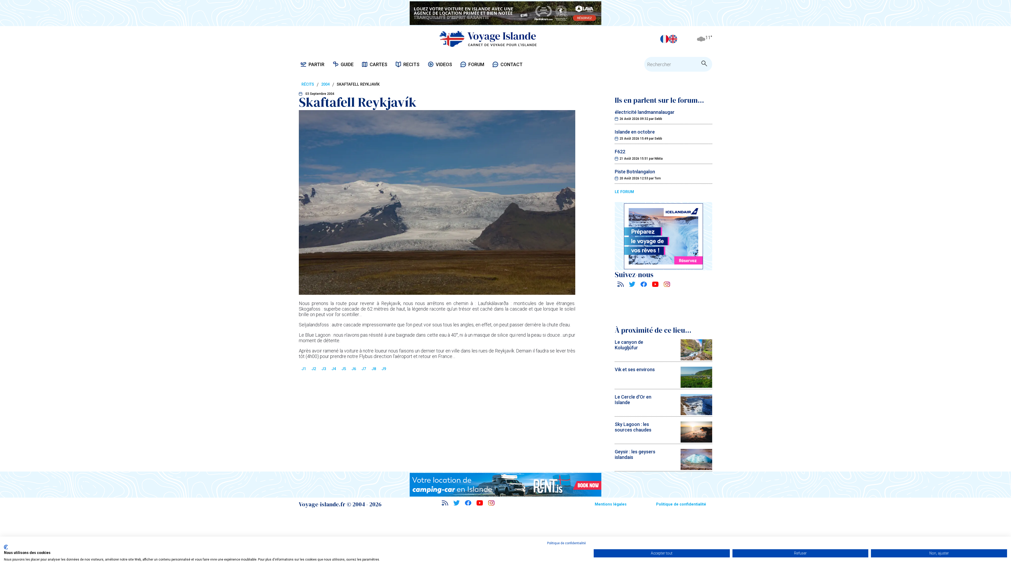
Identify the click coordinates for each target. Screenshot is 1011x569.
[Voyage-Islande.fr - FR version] (664, 39)
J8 (373, 368)
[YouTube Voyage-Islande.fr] (655, 285)
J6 (353, 368)
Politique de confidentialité (681, 504)
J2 (313, 368)
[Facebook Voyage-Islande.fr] (644, 285)
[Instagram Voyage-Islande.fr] (667, 285)
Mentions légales (611, 504)
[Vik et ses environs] (696, 386)
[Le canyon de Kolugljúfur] (696, 358)
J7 (363, 368)
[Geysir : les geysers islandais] (696, 468)
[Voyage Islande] (488, 39)
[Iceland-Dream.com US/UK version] (673, 39)
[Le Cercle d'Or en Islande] (696, 413)
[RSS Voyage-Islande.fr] (620, 285)
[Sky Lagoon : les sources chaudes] (696, 441)
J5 (343, 368)
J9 (383, 368)
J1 (303, 368)
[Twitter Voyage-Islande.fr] (632, 285)
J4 (333, 368)
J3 (323, 368)
